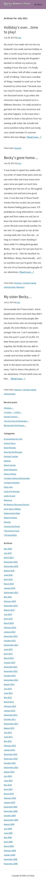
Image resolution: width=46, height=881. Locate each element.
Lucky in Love (9, 495)
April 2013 (8, 653)
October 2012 (10, 675)
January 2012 (9, 710)
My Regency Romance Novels (16, 504)
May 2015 (8, 597)
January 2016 (9, 588)
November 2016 (11, 562)
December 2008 (10, 859)
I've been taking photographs (17, 478)
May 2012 (8, 697)
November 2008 (11, 863)
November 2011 (11, 715)
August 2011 (9, 728)
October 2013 (10, 640)
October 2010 (10, 763)
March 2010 (9, 793)
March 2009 (9, 846)
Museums (20, 287)
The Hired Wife (10, 535)
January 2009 (9, 855)
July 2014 (8, 614)
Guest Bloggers (10, 469)
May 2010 (8, 785)
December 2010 (10, 754)
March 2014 (9, 623)
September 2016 (11, 566)
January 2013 (9, 662)
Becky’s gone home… (21, 157)
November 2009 (11, 811)
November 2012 (11, 671)
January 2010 (9, 802)
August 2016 (9, 570)
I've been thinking (12, 482)
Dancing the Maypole (13, 452)
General (17, 148)
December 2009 (10, 806)
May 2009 (8, 837)
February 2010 (10, 798)
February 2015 (10, 601)
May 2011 (8, 741)
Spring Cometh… (11, 416)
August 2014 (9, 610)
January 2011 (9, 750)
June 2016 (8, 575)
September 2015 (11, 592)
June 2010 (8, 780)
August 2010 (9, 772)
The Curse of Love (11, 530)
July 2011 (8, 732)
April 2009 (8, 841)
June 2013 (8, 649)
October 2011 (10, 719)
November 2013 (11, 636)
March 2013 (9, 658)
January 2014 (9, 632)
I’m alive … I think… (13, 412)
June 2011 (8, 737)
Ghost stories (10, 465)
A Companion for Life (13, 439)
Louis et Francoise (12, 491)
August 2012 (9, 684)
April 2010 (8, 789)
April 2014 (8, 618)
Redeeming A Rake (12, 513)
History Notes (10, 474)
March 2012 (9, 702)
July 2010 (8, 776)
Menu (39, 4)
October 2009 (10, 815)
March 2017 (9, 557)
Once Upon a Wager (12, 509)
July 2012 (8, 688)
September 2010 (11, 767)
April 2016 (8, 579)
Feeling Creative (11, 456)
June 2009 (8, 833)
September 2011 (11, 723)
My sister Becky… (18, 296)
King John (8, 487)
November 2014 (11, 605)
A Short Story (9, 443)
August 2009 (9, 824)
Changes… (8, 408)
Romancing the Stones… (15, 425)
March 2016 (9, 583)
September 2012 (11, 680)
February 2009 (10, 850)
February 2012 (10, 706)
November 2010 (11, 758)
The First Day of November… (16, 421)
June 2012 (8, 693)
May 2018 (8, 548)
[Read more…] (34, 137)
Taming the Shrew (12, 526)
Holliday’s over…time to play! (21, 29)
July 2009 (8, 828)
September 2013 (11, 645)
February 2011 (10, 745)
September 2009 (11, 820)
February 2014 (10, 627)
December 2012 (10, 667)
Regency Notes (10, 517)
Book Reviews (10, 447)
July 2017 (8, 553)
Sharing (7, 522)
